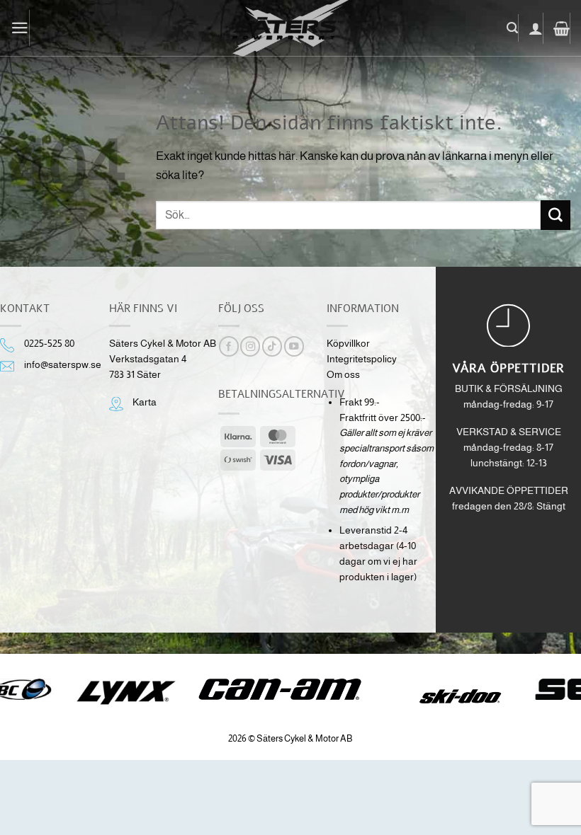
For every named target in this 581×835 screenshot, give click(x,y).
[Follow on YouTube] (294, 346)
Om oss (343, 374)
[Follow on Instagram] (250, 346)
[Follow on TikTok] (272, 346)
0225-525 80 (49, 343)
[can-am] (290, 689)
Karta (144, 402)
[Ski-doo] (459, 696)
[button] (20, 28)
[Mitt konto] (536, 28)
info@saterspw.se (62, 364)
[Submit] (555, 214)
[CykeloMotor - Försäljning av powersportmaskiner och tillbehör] (290, 28)
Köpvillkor (348, 343)
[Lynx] (126, 693)
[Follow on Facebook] (229, 346)
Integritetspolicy (362, 359)
